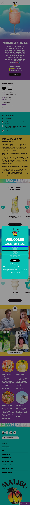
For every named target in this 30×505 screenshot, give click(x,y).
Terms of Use (19, 268)
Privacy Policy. (24, 268)
